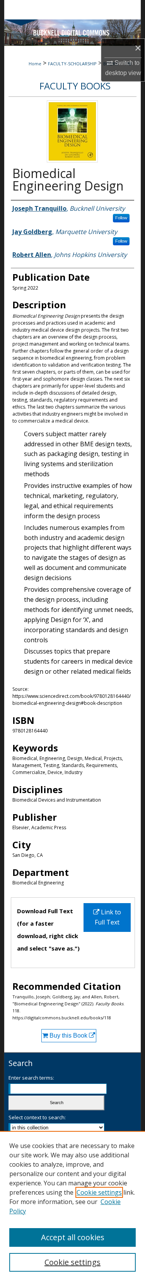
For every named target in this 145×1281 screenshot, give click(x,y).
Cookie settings (99, 1192)
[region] (72, 1206)
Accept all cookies (72, 1237)
